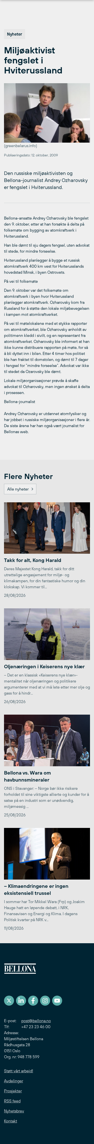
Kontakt (10, 1121)
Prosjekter (13, 1091)
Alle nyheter (18, 489)
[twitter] (9, 1001)
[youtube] (57, 1001)
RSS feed (12, 1101)
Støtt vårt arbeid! (18, 1071)
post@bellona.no (36, 1020)
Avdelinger (13, 1081)
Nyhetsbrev (14, 1111)
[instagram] (45, 1001)
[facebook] (33, 1001)
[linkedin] (21, 1001)
